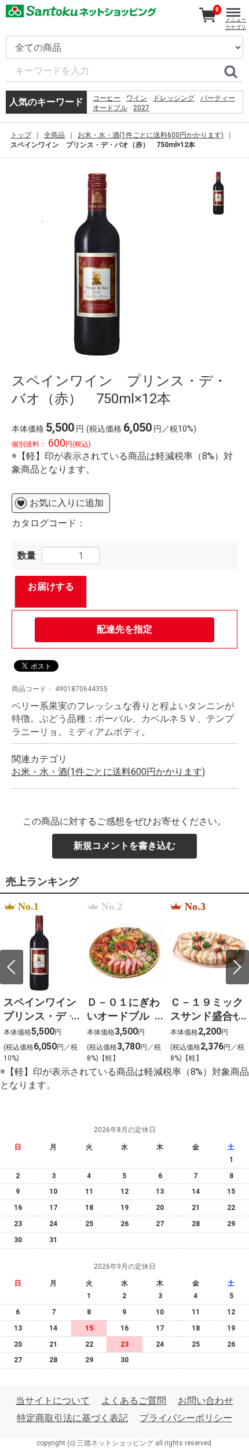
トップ (20, 135)
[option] (103, 263)
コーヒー (106, 98)
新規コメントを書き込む (124, 845)
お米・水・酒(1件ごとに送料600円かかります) (151, 135)
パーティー (217, 98)
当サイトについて (53, 1400)
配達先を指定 (124, 629)
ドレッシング (174, 98)
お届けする (51, 586)
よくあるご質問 (133, 1400)
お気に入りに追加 (67, 502)
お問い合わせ (205, 1400)
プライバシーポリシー (186, 1418)
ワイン (136, 98)
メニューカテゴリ (235, 23)
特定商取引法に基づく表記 (72, 1418)
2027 (141, 108)
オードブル (110, 108)
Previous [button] (11, 967)
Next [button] (237, 967)
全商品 (54, 135)
